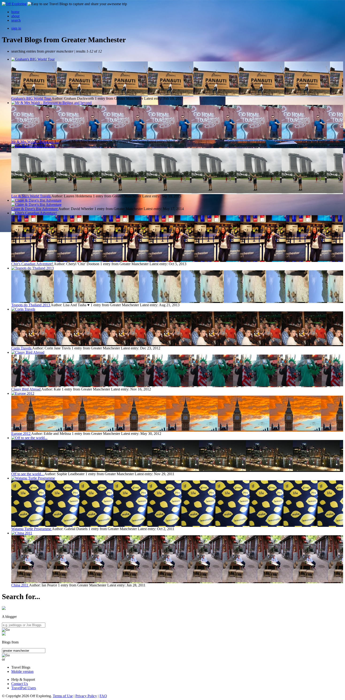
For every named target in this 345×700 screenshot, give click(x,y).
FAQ (103, 696)
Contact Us (19, 684)
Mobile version (22, 671)
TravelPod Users (23, 688)
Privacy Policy (86, 696)
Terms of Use (63, 696)
